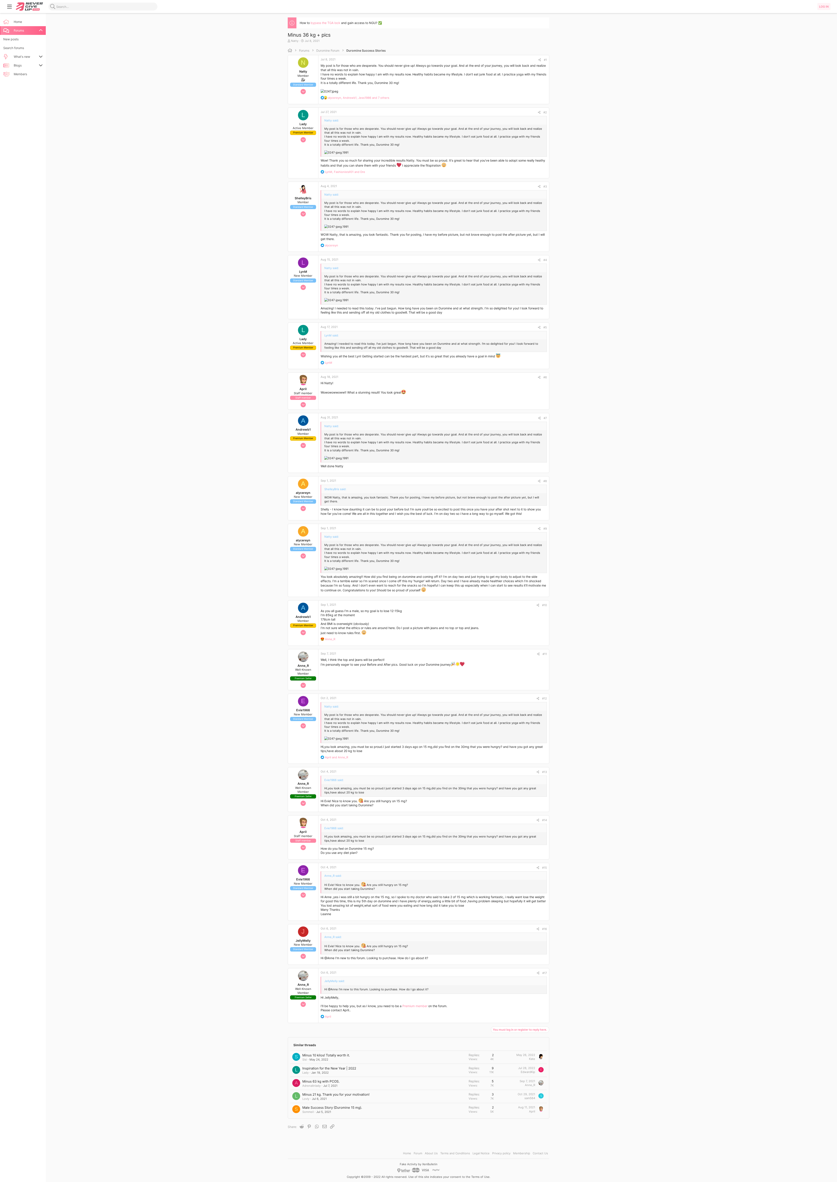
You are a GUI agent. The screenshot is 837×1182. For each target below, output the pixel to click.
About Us (431, 1153)
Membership (521, 1153)
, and (345, 172)
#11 (545, 654)
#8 (545, 481)
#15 (544, 867)
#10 (544, 605)
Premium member (414, 1006)
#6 (545, 377)
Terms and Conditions (455, 1153)
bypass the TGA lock (325, 23)
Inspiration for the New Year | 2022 (329, 1068)
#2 (545, 112)
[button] (9, 6)
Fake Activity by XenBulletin (418, 1164)
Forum (418, 1153)
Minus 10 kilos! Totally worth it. (326, 1055)
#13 (544, 772)
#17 (544, 973)
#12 (544, 698)
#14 (544, 820)
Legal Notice (481, 1153)
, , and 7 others (358, 97)
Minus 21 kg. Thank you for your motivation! (335, 1094)
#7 (545, 418)
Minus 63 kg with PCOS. (321, 1081)
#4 (545, 260)
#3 (545, 186)
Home (407, 1153)
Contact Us (540, 1153)
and (336, 757)
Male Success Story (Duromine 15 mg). (332, 1107)
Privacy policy (501, 1153)
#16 (544, 929)
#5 (545, 327)
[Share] (539, 60)
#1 (545, 59)
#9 (545, 528)
